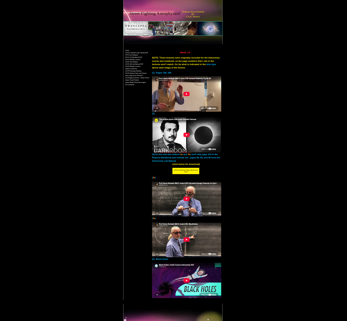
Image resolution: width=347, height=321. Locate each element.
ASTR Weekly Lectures (132, 66)
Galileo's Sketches (131, 68)
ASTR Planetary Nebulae (133, 71)
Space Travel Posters (132, 80)
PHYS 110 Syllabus (131, 55)
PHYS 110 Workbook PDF (133, 57)
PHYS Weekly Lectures (132, 59)
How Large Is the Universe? (134, 75)
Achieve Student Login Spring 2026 (136, 53)
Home (127, 50)
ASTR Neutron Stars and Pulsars (135, 73)
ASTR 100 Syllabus (131, 62)
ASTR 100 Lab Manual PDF (134, 64)
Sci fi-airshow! (129, 84)
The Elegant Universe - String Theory (137, 78)
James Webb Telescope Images (135, 82)
